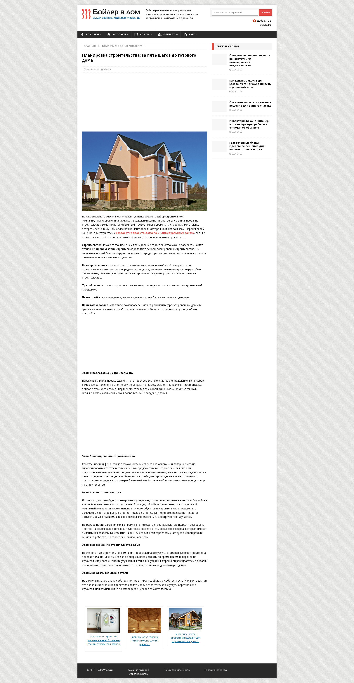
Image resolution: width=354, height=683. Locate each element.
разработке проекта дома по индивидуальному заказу (155, 233)
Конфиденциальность (177, 670)
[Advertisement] (144, 102)
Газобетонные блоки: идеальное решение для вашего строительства (246, 146)
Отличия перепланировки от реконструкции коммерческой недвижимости (249, 60)
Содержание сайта (215, 670)
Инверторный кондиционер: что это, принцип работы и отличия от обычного (249, 124)
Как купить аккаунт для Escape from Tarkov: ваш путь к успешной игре (250, 84)
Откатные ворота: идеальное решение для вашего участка (250, 104)
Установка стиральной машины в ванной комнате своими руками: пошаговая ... (104, 642)
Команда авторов (138, 670)
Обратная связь (138, 673)
